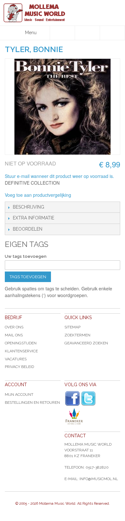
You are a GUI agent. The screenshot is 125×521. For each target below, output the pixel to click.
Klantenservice (21, 351)
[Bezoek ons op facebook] (72, 399)
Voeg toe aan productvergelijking (38, 195)
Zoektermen (77, 335)
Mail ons (14, 335)
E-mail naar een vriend (84, 195)
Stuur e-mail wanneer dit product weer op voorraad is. (59, 176)
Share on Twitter (110, 195)
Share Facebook (97, 195)
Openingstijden (21, 343)
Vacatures (16, 359)
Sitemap (72, 327)
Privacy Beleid (19, 366)
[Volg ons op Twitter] (88, 398)
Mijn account (19, 394)
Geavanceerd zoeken (86, 343)
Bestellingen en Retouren (32, 402)
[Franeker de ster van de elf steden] (92, 416)
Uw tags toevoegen (25, 256)
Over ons (14, 327)
